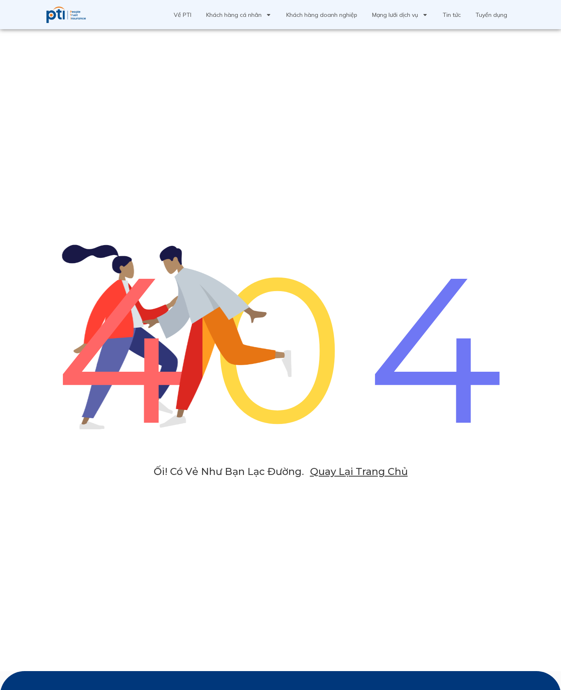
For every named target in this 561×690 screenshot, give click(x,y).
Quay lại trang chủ (359, 471)
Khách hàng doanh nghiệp (321, 15)
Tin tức (452, 15)
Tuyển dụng (491, 15)
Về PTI (182, 15)
